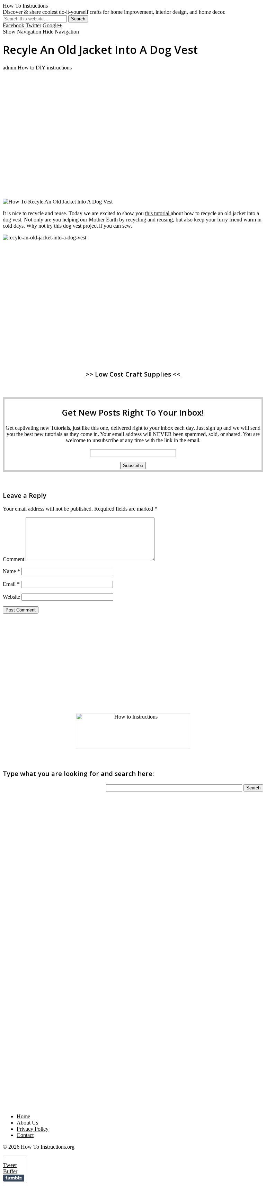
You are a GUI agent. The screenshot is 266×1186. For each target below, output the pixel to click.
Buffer (10, 1171)
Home (23, 1116)
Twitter (33, 25)
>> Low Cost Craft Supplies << (133, 374)
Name (11, 571)
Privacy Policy (32, 1129)
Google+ (52, 25)
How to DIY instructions (45, 67)
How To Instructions (25, 6)
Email (11, 584)
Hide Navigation (61, 32)
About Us (27, 1123)
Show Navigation (22, 32)
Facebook (13, 25)
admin (9, 67)
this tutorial (158, 213)
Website (11, 597)
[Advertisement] (133, 119)
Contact (25, 1135)
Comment (13, 559)
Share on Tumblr (13, 1178)
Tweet (10, 1165)
